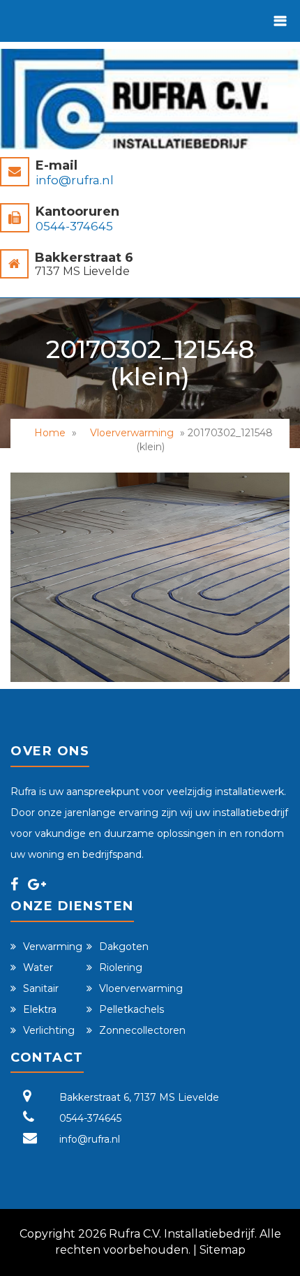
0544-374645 (74, 226)
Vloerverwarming (132, 432)
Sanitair (41, 988)
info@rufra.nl (75, 180)
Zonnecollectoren (142, 1030)
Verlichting (49, 1030)
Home (50, 432)
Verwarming (52, 946)
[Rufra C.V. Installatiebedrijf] (150, 99)
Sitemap (223, 1249)
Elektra (40, 1009)
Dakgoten (124, 946)
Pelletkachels (131, 1009)
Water (38, 967)
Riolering (120, 967)
